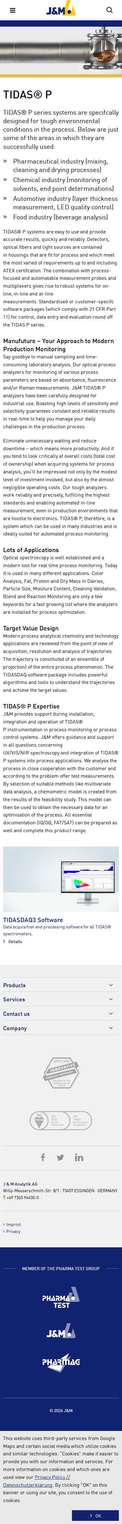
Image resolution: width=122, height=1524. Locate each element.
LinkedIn (79, 1157)
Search (109, 10)
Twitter (61, 1157)
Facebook (43, 1157)
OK (98, 1515)
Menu (12, 10)
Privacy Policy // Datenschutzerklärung (36, 1480)
